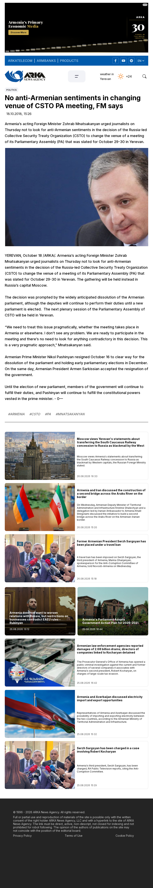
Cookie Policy (125, 835)
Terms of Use (73, 835)
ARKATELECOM (20, 61)
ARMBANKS (46, 61)
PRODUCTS (69, 61)
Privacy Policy (22, 835)
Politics (11, 90)
